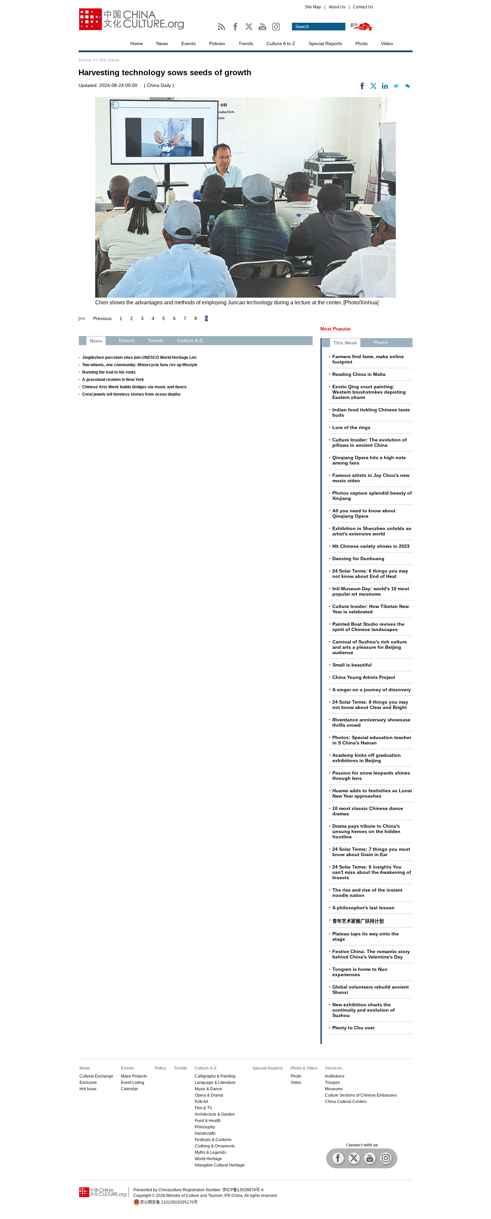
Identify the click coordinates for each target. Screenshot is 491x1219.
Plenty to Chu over (353, 1027)
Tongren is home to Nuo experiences (359, 972)
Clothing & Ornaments (215, 1146)
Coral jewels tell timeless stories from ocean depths (131, 394)
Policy (160, 1068)
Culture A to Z (281, 43)
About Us (337, 7)
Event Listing (132, 1082)
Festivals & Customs (213, 1139)
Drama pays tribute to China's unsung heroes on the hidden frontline (366, 831)
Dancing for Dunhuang (358, 558)
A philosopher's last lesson (363, 907)
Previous (102, 318)
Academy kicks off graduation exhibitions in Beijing (366, 757)
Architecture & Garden (215, 1114)
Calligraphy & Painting (215, 1076)
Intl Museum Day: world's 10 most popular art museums (370, 591)
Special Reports (325, 43)
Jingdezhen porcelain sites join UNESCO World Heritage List (139, 357)
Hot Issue (109, 60)
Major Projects (134, 1076)
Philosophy (205, 1127)
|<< (81, 318)
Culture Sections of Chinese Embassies (361, 1095)
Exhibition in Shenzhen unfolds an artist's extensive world (372, 531)
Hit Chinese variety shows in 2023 (371, 546)
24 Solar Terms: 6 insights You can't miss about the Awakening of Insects (371, 872)
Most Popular (335, 328)
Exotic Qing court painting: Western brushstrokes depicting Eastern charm (369, 392)
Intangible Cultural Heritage (220, 1165)
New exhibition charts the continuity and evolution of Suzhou (363, 1010)
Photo (361, 43)
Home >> (88, 60)
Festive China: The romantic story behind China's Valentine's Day (371, 954)
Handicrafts (205, 1133)
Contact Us (363, 7)
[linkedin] (385, 87)
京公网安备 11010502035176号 (169, 1202)
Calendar (129, 1089)
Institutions (334, 1076)
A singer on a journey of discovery (371, 689)
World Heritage (208, 1158)
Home (136, 43)
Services (333, 1068)
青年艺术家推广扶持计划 (358, 921)
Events (188, 43)
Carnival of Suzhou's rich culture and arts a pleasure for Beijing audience (369, 647)
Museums (334, 1089)
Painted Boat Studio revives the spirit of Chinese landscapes (368, 626)
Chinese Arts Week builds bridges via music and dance (134, 387)
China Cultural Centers (346, 1101)
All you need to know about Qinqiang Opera (363, 513)
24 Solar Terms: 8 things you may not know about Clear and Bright (370, 704)
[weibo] (396, 87)
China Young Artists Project (363, 677)
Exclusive (88, 1082)
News (162, 43)
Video (387, 43)
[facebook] (362, 87)
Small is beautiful (352, 665)
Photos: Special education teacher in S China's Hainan (371, 740)
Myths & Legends (210, 1152)
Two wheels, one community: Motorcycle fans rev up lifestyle (139, 365)
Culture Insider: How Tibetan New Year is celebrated (370, 609)
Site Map (313, 7)
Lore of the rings (351, 427)
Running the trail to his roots (109, 372)
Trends (245, 43)
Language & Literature (215, 1082)
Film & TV (203, 1108)
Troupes (332, 1082)
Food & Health (208, 1120)
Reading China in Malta (358, 374)
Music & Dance (208, 1089)
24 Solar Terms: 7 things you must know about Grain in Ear (371, 851)
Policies (217, 43)
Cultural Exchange (96, 1076)
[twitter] (373, 87)
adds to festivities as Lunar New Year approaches (372, 793)
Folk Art (201, 1101)
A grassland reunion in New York (113, 379)
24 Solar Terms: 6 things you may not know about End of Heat (370, 573)
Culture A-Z (205, 1068)
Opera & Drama (209, 1095)
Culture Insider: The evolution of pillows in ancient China (369, 442)
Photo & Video (304, 1068)
